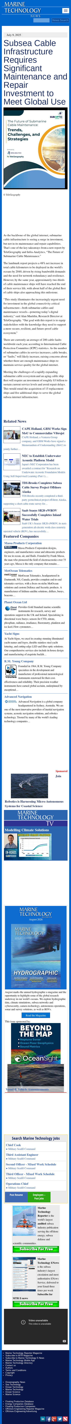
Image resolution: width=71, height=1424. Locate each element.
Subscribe (36, 1249)
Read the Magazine (36, 1015)
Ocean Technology (14, 1387)
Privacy (9, 1375)
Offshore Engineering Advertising (21, 1411)
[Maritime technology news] (22, 12)
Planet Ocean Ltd (15, 602)
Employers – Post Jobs (39, 1196)
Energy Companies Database (19, 1404)
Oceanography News (15, 1382)
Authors (9, 1368)
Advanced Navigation (18, 696)
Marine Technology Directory (19, 1363)
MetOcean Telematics (18, 570)
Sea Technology (13, 1384)
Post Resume (16, 1195)
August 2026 (36, 919)
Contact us (10, 1365)
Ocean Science (12, 1392)
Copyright (10, 1373)
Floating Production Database (19, 1401)
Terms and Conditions (15, 1370)
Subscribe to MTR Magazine (19, 1355)
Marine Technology (14, 1389)
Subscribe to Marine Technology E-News (24, 1358)
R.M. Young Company (19, 661)
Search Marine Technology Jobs (36, 1138)
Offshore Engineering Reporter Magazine (24, 1409)
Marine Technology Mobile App (20, 1360)
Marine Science (12, 1394)
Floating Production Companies (20, 1406)
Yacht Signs (11, 633)
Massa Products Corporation (23, 543)
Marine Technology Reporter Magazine (23, 1353)
